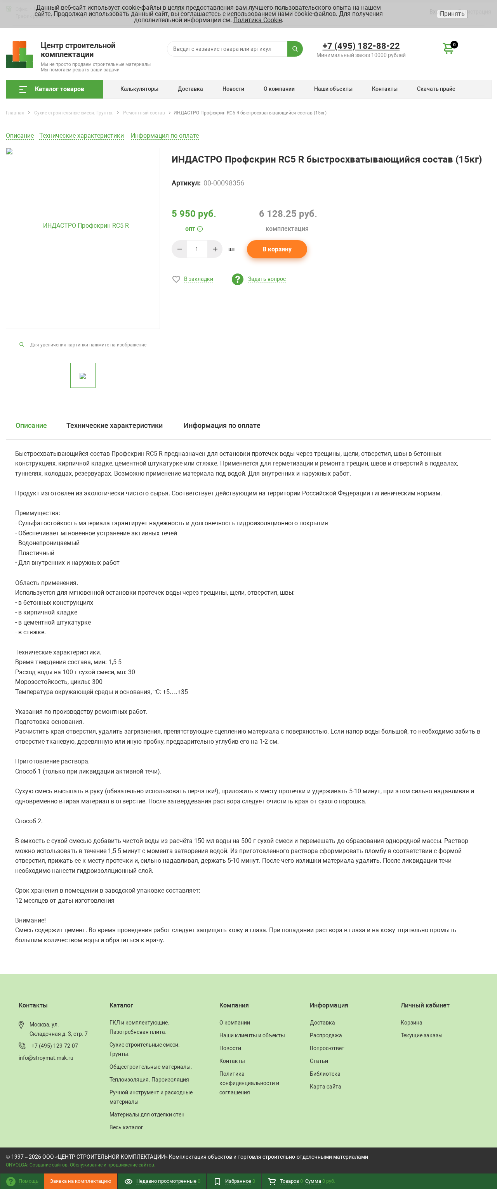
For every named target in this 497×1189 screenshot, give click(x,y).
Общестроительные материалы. (150, 1067)
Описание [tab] (31, 425)
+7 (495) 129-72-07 (54, 1046)
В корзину (277, 249)
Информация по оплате (165, 135)
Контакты (385, 89)
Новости (233, 89)
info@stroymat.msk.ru (46, 1058)
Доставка (190, 89)
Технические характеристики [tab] (114, 425)
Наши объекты (333, 89)
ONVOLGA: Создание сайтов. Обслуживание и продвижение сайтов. (80, 1165)
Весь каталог (126, 1127)
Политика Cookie (257, 20)
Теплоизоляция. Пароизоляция (149, 1080)
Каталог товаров (59, 89)
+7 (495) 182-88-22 (361, 46)
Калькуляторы (139, 89)
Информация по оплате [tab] (222, 425)
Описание (20, 135)
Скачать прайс (436, 89)
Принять (452, 13)
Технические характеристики (81, 135)
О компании (279, 89)
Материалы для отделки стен (146, 1114)
